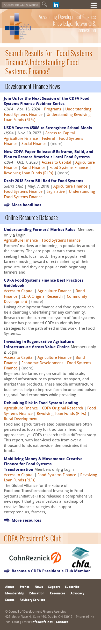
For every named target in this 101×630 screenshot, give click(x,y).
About (9, 587)
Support (54, 587)
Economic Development (42, 363)
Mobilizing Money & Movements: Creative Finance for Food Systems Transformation (43, 464)
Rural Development (21, 419)
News (39, 587)
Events (24, 587)
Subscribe (72, 587)
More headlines (26, 205)
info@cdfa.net (42, 622)
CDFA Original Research (42, 297)
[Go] (44, 4)
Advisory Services (32, 600)
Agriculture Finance (21, 139)
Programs (52, 109)
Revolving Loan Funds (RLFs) (28, 173)
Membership (14, 593)
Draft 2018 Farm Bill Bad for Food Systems (43, 181)
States (10, 600)
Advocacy (77, 593)
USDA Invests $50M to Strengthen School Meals (48, 128)
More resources (26, 521)
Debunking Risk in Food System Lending (41, 403)
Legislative (56, 192)
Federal (48, 139)
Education (37, 593)
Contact (62, 622)
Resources (57, 593)
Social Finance (33, 144)
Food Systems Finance (68, 168)
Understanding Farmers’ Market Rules (40, 230)
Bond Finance (33, 168)
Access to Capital (60, 133)
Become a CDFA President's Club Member (51, 571)
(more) (56, 144)
